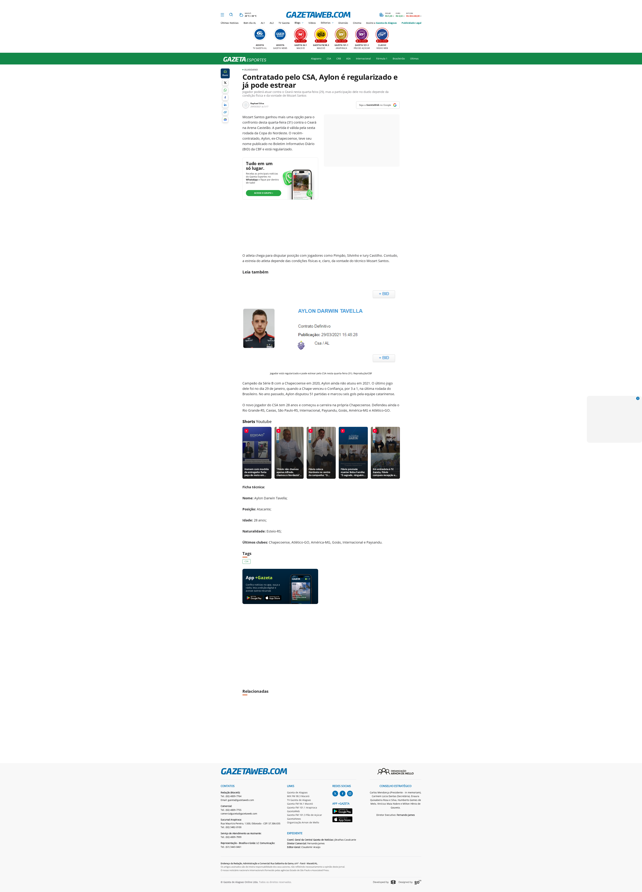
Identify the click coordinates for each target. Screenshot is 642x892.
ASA (348, 58)
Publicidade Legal (411, 22)
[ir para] (344, 811)
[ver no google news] (225, 120)
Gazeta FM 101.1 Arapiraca (302, 807)
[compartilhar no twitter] (225, 83)
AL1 (263, 22)
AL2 (272, 22)
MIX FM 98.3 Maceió (298, 796)
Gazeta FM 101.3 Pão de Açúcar (304, 814)
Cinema (357, 22)
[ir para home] (318, 15)
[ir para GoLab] (410, 882)
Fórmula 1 (381, 58)
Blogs (297, 23)
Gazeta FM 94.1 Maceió (300, 803)
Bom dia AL (250, 22)
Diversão (343, 22)
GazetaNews (294, 818)
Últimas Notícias (230, 22)
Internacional (363, 58)
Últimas (414, 58)
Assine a (381, 22)
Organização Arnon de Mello (303, 822)
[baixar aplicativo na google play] (254, 598)
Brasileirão (399, 58)
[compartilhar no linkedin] (225, 105)
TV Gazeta (284, 22)
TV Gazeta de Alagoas (299, 800)
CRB (338, 58)
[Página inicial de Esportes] (243, 59)
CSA (329, 58)
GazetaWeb (293, 811)
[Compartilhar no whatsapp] (225, 90)
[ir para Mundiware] (384, 882)
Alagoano (316, 58)
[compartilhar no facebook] (225, 97)
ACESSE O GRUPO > (263, 193)
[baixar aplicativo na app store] (273, 598)
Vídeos (312, 22)
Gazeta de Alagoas (297, 792)
